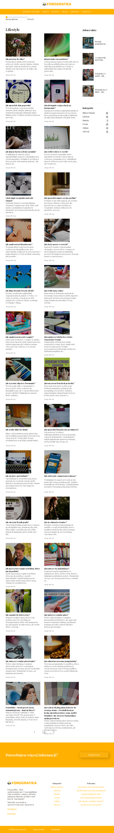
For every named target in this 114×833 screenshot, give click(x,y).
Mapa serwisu (38, 829)
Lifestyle (86, 11)
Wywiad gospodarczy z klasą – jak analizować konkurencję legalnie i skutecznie (101, 43)
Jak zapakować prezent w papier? (20, 337)
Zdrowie (74, 11)
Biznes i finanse (31, 11)
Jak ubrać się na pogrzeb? (91, 805)
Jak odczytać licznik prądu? (17, 522)
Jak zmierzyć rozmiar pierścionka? (20, 661)
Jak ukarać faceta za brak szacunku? (21, 152)
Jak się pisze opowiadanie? (17, 476)
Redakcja (12, 809)
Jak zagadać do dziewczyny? (18, 615)
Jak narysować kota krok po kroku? (59, 383)
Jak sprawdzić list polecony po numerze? (61, 429)
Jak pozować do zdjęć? (15, 59)
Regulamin (55, 829)
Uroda (64, 11)
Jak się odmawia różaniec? (55, 522)
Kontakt (11, 813)
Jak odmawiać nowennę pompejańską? (60, 661)
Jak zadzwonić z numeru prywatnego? (60, 476)
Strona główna (12, 19)
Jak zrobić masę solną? (53, 291)
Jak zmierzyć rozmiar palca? (56, 615)
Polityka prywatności (17, 829)
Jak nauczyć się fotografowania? (91, 787)
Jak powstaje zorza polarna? (56, 59)
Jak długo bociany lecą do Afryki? (20, 291)
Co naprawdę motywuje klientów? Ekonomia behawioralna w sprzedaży (101, 59)
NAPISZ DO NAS (94, 755)
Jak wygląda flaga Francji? (91, 797)
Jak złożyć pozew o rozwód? (56, 244)
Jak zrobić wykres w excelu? (56, 152)
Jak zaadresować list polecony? (19, 244)
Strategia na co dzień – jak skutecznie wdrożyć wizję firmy (101, 91)
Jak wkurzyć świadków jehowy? (91, 801)
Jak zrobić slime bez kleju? (17, 429)
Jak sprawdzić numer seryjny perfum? (60, 198)
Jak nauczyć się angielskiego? (56, 568)
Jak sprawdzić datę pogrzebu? (18, 105)
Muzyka (55, 11)
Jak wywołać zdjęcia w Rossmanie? (20, 383)
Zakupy (45, 11)
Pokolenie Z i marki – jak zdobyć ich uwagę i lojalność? (100, 75)
